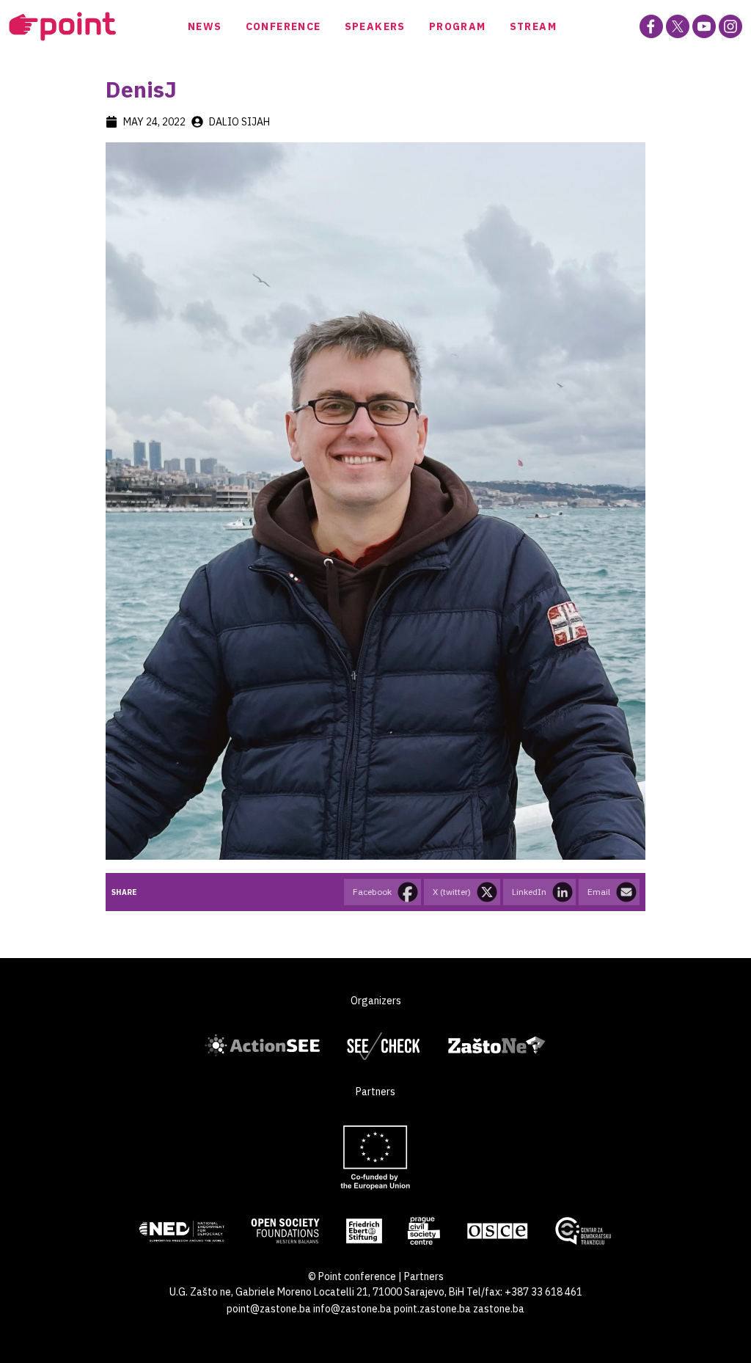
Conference (283, 26)
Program (457, 26)
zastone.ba (498, 1308)
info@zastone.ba (352, 1308)
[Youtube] (704, 26)
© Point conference (352, 1276)
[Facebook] (651, 26)
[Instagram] (730, 26)
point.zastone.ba (432, 1308)
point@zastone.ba (269, 1308)
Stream (533, 26)
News (205, 26)
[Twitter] (677, 26)
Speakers (375, 26)
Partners (424, 1276)
